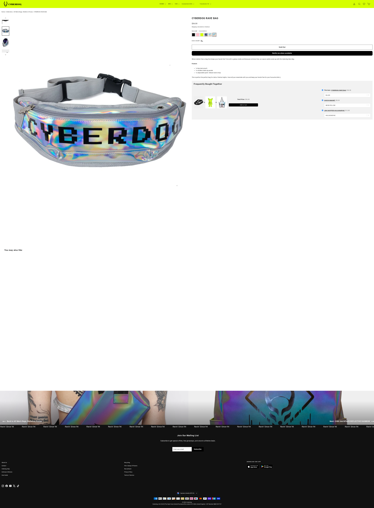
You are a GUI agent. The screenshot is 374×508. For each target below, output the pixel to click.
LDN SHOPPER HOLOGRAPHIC (334, 110)
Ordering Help (6, 469)
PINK (197, 34)
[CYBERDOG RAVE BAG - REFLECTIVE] (10, 377)
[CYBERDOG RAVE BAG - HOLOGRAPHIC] (15, 377)
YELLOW (202, 34)
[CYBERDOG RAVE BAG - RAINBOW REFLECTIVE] (12, 377)
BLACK (193, 34)
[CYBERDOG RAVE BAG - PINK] (5, 377)
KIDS (176, 4)
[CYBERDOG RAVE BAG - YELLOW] (8, 377)
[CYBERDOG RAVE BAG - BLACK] (3, 377)
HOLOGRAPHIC (214, 34)
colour (199, 31)
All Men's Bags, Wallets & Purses (23, 12)
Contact (4, 465)
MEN (169, 4)
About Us (4, 462)
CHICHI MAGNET (329, 100)
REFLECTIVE (206, 34)
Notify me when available (282, 53)
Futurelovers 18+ (205, 4)
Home (3, 12)
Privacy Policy (128, 472)
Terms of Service (129, 475)
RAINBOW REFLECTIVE (210, 34)
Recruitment (127, 469)
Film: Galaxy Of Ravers (130, 465)
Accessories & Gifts (187, 4)
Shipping (194, 27)
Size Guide (5, 475)
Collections (9, 12)
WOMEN (162, 4)
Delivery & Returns (7, 472)
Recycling (127, 462)
